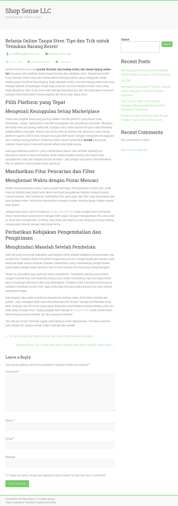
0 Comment (64, 62)
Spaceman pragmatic (134, 150)
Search (125, 39)
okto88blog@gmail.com (24, 53)
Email (9, 438)
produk (42, 62)
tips (48, 62)
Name (10, 420)
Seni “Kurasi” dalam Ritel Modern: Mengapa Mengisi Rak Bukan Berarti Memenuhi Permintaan (143, 105)
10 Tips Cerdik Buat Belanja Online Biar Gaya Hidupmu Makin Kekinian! (49, 336)
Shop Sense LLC (28, 10)
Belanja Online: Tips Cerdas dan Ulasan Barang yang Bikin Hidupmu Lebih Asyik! (66, 345)
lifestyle (34, 62)
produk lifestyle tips (62, 211)
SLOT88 (126, 80)
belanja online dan (60, 53)
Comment (12, 371)
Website (10, 457)
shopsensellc (81, 310)
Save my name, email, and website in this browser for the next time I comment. (58, 475)
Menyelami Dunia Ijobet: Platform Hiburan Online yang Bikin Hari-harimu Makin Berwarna (146, 91)
